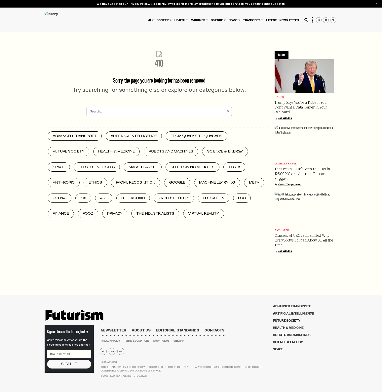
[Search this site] (306, 20)
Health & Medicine (288, 328)
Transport (251, 20)
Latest (271, 20)
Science (217, 20)
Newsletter (289, 20)
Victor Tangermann (289, 184)
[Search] (228, 111)
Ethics (279, 97)
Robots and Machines (292, 335)
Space (233, 20)
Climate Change (286, 163)
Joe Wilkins (285, 118)
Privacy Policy (139, 4)
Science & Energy (288, 342)
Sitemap (178, 340)
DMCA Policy (161, 340)
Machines (198, 20)
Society (163, 20)
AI (149, 20)
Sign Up (69, 364)
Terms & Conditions (136, 340)
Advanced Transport (292, 306)
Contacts (215, 330)
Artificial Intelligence (293, 313)
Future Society (286, 321)
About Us (141, 330)
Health (179, 20)
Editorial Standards (177, 330)
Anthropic (282, 230)
